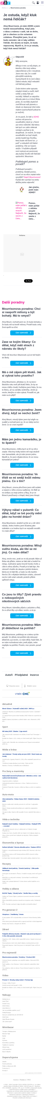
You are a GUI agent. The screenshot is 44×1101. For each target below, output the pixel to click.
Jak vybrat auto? (7, 1021)
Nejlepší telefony (25, 824)
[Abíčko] (5, 5)
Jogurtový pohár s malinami (10, 781)
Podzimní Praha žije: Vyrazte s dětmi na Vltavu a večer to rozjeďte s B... (21, 787)
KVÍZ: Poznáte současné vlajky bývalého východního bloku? (19, 904)
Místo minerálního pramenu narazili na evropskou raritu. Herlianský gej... (21, 901)
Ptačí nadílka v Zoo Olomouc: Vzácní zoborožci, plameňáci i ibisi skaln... (20, 965)
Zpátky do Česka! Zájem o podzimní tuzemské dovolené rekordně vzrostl (21, 897)
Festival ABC (31, 957)
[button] (42, 2)
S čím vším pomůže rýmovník (12, 936)
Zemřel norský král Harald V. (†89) (12, 985)
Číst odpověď (22, 333)
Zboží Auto (5, 1017)
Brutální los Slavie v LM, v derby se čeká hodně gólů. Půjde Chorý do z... (22, 739)
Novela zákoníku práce (22, 847)
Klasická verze (14, 686)
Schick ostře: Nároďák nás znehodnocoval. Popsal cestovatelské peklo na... (21, 743)
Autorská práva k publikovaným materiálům (22, 1089)
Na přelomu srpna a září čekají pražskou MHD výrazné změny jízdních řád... (20, 855)
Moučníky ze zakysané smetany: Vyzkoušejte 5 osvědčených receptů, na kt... (20, 878)
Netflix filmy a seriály (31, 893)
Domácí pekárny (25, 868)
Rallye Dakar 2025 (21, 799)
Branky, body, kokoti (17, 980)
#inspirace (6, 914)
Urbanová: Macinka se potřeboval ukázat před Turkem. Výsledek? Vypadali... (21, 712)
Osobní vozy (6, 1003)
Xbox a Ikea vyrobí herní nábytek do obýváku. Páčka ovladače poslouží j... (20, 836)
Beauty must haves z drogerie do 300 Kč (14, 923)
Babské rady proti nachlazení (31, 934)
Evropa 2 (5, 1070)
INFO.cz (31, 708)
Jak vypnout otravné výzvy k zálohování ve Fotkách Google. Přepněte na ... (19, 830)
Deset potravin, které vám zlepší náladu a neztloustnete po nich (20, 943)
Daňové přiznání (7, 847)
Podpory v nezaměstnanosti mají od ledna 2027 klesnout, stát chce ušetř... (21, 851)
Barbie (4, 1036)
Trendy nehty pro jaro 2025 (22, 754)
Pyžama (4, 1040)
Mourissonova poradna (10, 957)
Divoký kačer (18, 893)
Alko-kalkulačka (7, 799)
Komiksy (22, 957)
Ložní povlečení (6, 1049)
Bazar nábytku (6, 1051)
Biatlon (16, 731)
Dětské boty (5, 1047)
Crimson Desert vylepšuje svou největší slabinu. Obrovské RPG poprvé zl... (20, 961)
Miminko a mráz (32, 776)
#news (21, 914)
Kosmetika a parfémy (8, 1042)
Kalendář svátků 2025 (20, 708)
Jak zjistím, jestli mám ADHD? (34, 190)
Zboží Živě (5, 1001)
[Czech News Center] (26, 693)
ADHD (36, 117)
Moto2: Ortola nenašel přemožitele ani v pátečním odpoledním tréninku (19, 809)
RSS (29, 1080)
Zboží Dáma (5, 1006)
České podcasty (7, 1064)
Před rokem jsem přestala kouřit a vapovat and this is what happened (22, 921)
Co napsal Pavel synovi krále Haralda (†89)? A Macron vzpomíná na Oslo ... (21, 716)
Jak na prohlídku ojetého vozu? (11, 1010)
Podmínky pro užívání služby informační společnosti (21, 1091)
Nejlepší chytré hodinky (10, 824)
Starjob (4, 1061)
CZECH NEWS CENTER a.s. (26, 1084)
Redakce (23, 1080)
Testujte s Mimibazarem (9, 1031)
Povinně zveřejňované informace (22, 1098)
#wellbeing (14, 914)
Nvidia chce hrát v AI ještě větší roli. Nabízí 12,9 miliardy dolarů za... (21, 833)
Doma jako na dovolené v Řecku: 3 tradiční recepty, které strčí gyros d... (22, 874)
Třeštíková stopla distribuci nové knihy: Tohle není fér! (17, 763)
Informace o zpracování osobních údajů (18, 1093)
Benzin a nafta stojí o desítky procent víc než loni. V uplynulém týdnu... (20, 805)
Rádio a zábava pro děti (9, 1066)
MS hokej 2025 (7, 731)
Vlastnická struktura (28, 1094)
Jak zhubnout (7, 754)
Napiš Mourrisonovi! (32, 177)
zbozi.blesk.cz (6, 1008)
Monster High (6, 1033)
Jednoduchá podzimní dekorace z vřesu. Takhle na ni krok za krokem (20, 784)
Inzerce (34, 674)
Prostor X (5, 980)
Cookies (33, 1093)
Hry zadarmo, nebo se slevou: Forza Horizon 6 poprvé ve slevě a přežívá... (21, 968)
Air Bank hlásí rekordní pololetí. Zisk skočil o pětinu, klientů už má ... (21, 858)
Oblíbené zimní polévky (10, 868)
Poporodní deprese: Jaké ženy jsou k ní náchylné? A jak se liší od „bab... (21, 946)
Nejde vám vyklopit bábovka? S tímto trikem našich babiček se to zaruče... (20, 882)
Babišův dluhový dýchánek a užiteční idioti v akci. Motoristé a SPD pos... (21, 720)
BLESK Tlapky (7, 893)
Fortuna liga (29, 980)
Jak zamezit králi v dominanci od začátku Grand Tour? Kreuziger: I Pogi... (21, 735)
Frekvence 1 (6, 1068)
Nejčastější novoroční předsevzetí (13, 776)
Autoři (9, 674)
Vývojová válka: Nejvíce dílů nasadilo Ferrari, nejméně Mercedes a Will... (21, 812)
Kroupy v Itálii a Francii (8, 983)
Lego (3, 1038)
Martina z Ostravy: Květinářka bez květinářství (15, 765)
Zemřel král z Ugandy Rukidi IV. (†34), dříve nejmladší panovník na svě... (21, 760)
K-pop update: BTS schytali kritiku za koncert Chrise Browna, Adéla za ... (21, 918)
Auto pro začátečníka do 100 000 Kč (12, 1015)
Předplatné (21, 674)
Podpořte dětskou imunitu (11, 934)
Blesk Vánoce (7, 708)
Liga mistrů (23, 731)
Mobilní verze (31, 686)
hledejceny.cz (6, 999)
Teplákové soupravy (8, 1045)
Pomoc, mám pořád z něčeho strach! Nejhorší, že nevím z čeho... (34, 211)
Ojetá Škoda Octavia (8, 1019)
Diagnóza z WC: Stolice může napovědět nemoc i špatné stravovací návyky (21, 939)
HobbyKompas (6, 1012)
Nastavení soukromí (15, 1094)
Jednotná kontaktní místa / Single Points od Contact (21, 1096)
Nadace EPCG (36, 847)
